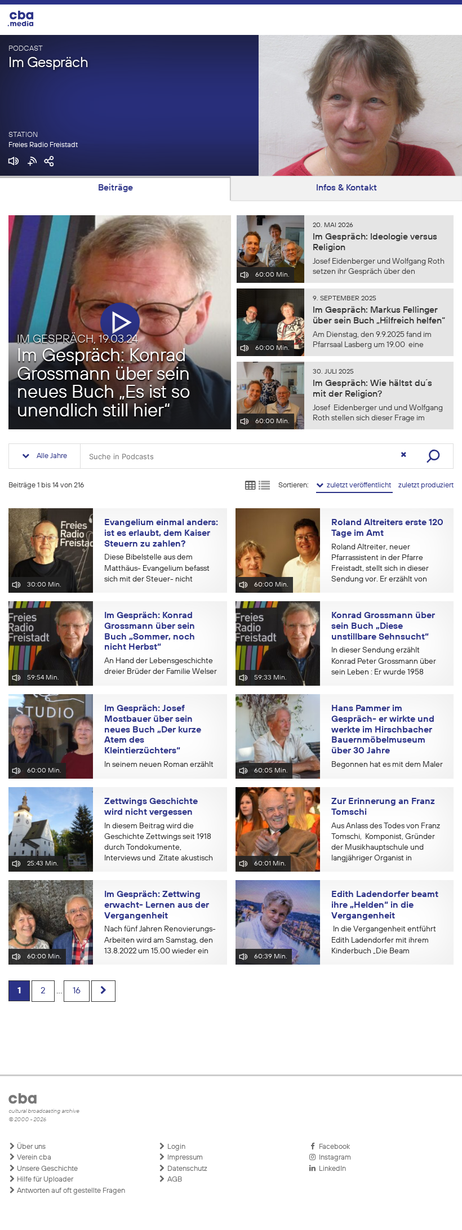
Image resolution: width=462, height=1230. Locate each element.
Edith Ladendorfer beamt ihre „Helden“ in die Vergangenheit (384, 905)
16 (77, 991)
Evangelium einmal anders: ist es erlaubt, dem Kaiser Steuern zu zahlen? (161, 533)
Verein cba (33, 1157)
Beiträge (115, 188)
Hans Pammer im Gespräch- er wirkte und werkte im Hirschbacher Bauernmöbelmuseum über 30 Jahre (382, 730)
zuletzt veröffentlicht (358, 485)
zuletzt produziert (426, 485)
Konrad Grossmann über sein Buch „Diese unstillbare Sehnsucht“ (383, 626)
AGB (174, 1179)
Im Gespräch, (77, 339)
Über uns (30, 1147)
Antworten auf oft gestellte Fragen (70, 1191)
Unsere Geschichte (46, 1169)
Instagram (333, 1157)
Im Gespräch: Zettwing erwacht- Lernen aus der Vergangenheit (156, 905)
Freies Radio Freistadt (43, 145)
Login (175, 1147)
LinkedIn (331, 1169)
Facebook (333, 1147)
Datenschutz (186, 1169)
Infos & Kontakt (346, 188)
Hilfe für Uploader (44, 1179)
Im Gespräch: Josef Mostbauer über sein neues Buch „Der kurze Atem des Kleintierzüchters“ (152, 730)
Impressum (184, 1157)
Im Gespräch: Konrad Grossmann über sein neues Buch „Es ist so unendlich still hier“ (103, 384)
